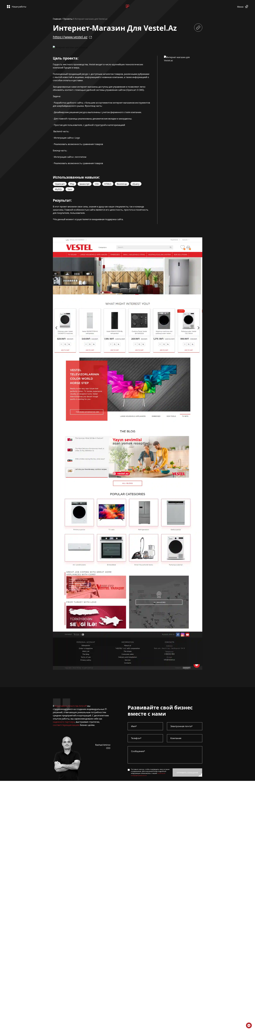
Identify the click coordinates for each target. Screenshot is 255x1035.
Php (72, 184)
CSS (97, 184)
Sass (70, 189)
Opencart (60, 184)
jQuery (136, 184)
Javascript (84, 184)
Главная (57, 18)
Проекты (67, 18)
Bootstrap (122, 184)
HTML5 (107, 184)
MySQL (58, 189)
